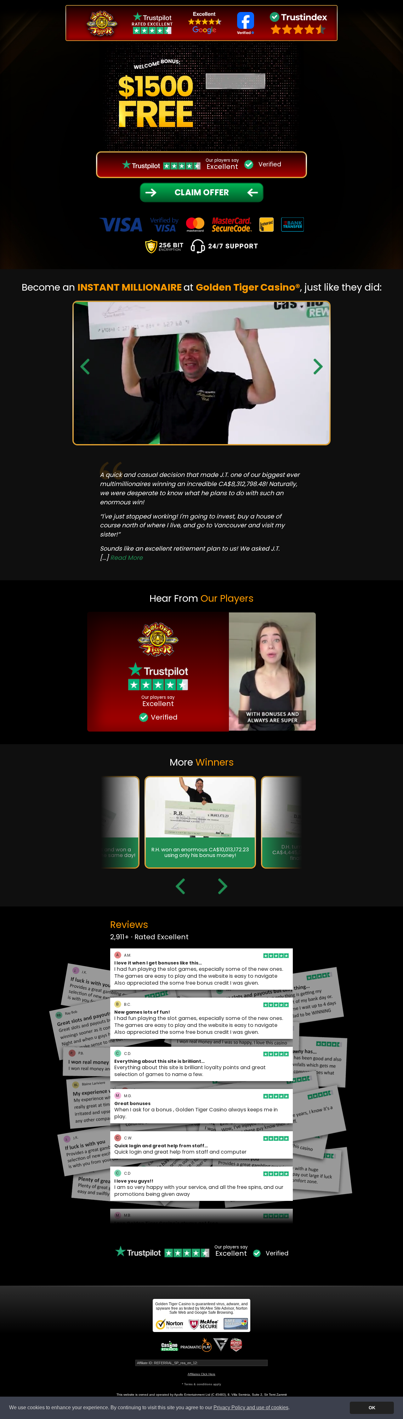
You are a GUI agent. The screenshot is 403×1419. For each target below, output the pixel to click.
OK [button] (372, 1407)
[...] (172, 543)
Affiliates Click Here (201, 1374)
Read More (177, 543)
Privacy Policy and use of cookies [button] (250, 1407)
